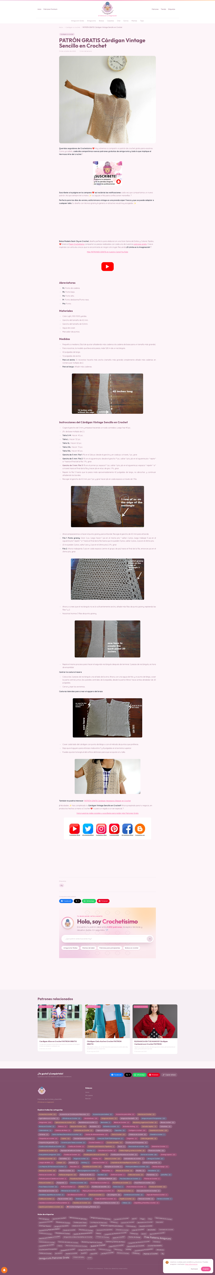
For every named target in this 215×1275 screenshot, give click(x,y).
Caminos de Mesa (62, 1130)
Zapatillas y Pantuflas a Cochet (146, 1203)
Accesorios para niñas (125, 1114)
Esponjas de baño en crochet (68, 1242)
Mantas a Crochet (150, 1253)
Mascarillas (107, 1170)
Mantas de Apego (160, 1166)
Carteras (43, 1134)
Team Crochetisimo (76, 244)
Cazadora (156, 1242)
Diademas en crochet (47, 1150)
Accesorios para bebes (102, 1114)
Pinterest (104, 901)
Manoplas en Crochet (113, 1166)
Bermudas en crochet (157, 1233)
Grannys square (168, 1154)
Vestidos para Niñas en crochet (106, 1203)
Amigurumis (91, 21)
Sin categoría (114, 1195)
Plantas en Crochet (151, 1178)
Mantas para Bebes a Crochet (49, 1237)
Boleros (62, 1126)
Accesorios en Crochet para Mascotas (74, 1114)
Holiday (97, 1158)
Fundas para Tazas (80, 1222)
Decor (121, 1146)
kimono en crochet (127, 1222)
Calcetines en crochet (46, 1245)
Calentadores (45, 1130)
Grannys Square (45, 1226)
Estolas (90, 1150)
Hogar (142, 1218)
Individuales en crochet (46, 1242)
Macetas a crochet (145, 1226)
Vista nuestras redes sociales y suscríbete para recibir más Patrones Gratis (107, 813)
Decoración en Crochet (135, 1245)
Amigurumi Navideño (129, 1118)
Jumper (61, 1162)
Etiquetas (171, 9)
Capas (60, 1245)
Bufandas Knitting (130, 1126)
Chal (118, 21)
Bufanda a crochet (110, 1126)
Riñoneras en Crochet (69, 1191)
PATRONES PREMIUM (106, 1178)
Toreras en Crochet (83, 1199)
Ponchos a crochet (78, 1183)
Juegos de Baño (46, 1162)
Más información (191, 1264)
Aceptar (206, 1269)
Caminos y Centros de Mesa (115, 1242)
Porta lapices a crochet (100, 1183)
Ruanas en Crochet (125, 1191)
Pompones (61, 1183)
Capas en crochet (103, 1130)
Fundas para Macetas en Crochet (123, 1154)
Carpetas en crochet (158, 1130)
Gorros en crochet (148, 1154)
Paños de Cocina (135, 1175)
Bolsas (101, 21)
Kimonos (73, 1162)
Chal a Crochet (118, 1134)
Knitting (85, 1162)
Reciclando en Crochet (48, 1191)
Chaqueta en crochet (68, 1249)
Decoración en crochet (138, 1146)
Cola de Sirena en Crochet (83, 1138)
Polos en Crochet (45, 1183)
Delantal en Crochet (159, 1146)
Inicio (39, 9)
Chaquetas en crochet (48, 1138)
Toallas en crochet (46, 1199)
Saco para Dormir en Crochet (148, 1191)
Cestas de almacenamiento (96, 1134)
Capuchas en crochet (116, 1245)
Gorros (125, 21)
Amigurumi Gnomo (108, 1118)
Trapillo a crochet (127, 1199)
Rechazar (194, 1269)
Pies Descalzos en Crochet (130, 1178)
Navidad (102, 1175)
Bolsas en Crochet (98, 1246)
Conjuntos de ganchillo (48, 1142)
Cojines (65, 1138)
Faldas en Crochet (45, 1254)
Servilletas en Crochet (76, 1195)
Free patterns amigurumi (49, 1154)
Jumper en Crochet (102, 1237)
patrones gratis (140, 244)
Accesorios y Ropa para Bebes (49, 1229)
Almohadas (151, 1230)
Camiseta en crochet (166, 1230)
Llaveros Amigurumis (151, 1162)
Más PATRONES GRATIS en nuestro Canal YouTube (107, 252)
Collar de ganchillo (148, 1138)
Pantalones (152, 1175)
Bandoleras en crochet (87, 1122)
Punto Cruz (117, 1187)
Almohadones (90, 1118)
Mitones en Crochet (124, 1170)
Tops (142, 21)
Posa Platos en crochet (144, 1183)
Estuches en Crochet (107, 1150)
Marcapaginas (44, 1218)
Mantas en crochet (47, 1170)
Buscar (88, 1099)
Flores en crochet (156, 1150)
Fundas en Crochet (72, 1154)
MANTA (98, 1234)
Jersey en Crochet (155, 1158)
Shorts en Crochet (96, 1195)
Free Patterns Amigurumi (157, 1237)
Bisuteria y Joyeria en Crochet (144, 1122)
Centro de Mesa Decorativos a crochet (66, 1134)
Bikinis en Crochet (121, 1122)
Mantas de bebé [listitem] (88, 948)
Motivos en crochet (47, 1175)
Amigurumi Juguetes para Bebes (112, 1226)
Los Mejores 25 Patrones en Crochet (52, 1166)
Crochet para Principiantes (144, 1249)
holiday (128, 1250)
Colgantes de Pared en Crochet (138, 1242)
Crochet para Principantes (136, 1142)
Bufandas (93, 1226)
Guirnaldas (64, 1158)
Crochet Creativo (95, 1142)
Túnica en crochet (145, 1199)
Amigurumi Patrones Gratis (54, 1257)
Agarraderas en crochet (48, 1118)
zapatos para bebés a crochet (50, 1207)
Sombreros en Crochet (133, 1195)
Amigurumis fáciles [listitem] (70, 948)
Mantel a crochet (66, 1170)
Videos (126, 1203)
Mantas (134, 21)
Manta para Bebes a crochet (137, 1166)
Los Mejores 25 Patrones (98, 1222)
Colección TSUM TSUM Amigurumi (110, 1138)
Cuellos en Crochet (76, 1146)
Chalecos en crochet (137, 1134)
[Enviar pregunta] (150, 939)
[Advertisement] (107, 858)
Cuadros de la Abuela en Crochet (51, 1146)
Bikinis (134, 1219)
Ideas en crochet (112, 1158)
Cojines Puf (134, 1234)
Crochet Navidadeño (155, 1245)
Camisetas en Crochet (83, 1130)
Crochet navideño (114, 1142)
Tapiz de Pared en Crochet (157, 1195)
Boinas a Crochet (123, 1253)
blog (150, 1218)
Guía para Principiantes (104, 1229)
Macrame (74, 1166)
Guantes (84, 1253)
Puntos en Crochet (157, 1187)
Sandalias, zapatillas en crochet (51, 1195)
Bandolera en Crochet (145, 1222)
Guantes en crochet (47, 1158)
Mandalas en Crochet (91, 1166)
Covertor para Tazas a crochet (72, 1142)
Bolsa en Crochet (78, 1126)
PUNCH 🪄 (83, 1187)
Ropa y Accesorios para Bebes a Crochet (98, 1191)
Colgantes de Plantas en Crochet (115, 1234)
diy (61, 885)
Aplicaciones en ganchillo (78, 1218)
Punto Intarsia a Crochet (136, 1187)
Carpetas (110, 21)
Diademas (136, 1253)
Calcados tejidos (149, 1126)
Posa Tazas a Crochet (48, 1187)
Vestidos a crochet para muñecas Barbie (54, 1203)
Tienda (163, 9)
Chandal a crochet (157, 1134)
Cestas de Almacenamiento (83, 1233)
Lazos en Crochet (99, 1162)
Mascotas (93, 1253)
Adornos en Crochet (146, 1114)
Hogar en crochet (81, 1158)
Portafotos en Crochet (121, 1183)
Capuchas (119, 1130)
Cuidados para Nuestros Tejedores (101, 1146)
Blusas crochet (167, 1122)
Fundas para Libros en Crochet (95, 1154)
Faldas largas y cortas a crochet (131, 1150)
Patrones (155, 9)
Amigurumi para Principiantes (153, 1118)
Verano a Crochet (164, 1199)
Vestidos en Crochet (81, 1203)
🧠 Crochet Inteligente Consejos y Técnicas (82, 1207)
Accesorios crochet (47, 1114)
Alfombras (160, 1249)
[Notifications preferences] (4, 1270)
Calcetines (165, 1126)
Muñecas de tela (86, 1175)
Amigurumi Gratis (77, 21)
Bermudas (105, 1122)
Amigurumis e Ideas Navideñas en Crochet (78, 1237)
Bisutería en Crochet (63, 1222)
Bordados (94, 1126)
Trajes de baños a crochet (105, 1199)
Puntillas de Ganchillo (100, 1187)
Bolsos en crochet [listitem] (131, 948)
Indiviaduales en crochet (133, 1158)
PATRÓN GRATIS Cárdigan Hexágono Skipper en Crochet (107, 801)
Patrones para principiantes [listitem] (110, 948)
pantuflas (165, 1175)
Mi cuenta (89, 1095)
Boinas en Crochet (46, 1126)
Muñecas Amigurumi (67, 1175)
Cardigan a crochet (73, 27)
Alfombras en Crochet (71, 1118)
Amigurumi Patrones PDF (87, 1249)
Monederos (153, 1170)
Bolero (144, 1233)
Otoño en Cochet (117, 1175)
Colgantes (131, 1138)
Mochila (140, 1170)
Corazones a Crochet (121, 1218)
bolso (90, 1257)
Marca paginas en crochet (88, 1170)
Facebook (67, 901)
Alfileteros (114, 1222)
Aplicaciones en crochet (65, 1122)
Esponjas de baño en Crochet (72, 1150)
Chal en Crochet (138, 1229)
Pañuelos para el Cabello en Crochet (52, 1178)
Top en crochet (64, 1199)
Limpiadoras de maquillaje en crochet (125, 1162)
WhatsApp (90, 901)
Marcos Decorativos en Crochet (76, 1246)
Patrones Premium (50, 9)
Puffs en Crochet (67, 1187)
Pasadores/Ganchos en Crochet (82, 1178)
